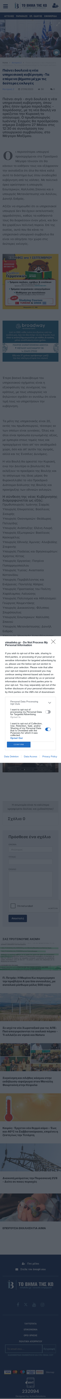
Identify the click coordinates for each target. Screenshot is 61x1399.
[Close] (54, 643)
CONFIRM (19, 744)
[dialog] (30, 699)
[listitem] (30, 702)
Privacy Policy (49, 756)
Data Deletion (11, 756)
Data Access (30, 756)
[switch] (48, 712)
